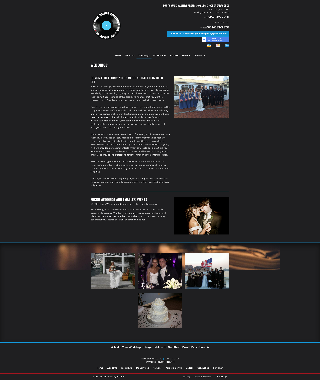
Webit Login (221, 377)
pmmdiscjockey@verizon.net (160, 362)
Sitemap (186, 377)
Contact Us (199, 55)
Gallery (186, 55)
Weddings (145, 55)
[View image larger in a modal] (113, 271)
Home (118, 55)
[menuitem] (118, 55)
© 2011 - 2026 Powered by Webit (108, 377)
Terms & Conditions (203, 377)
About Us (130, 55)
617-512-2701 (218, 17)
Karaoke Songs (174, 368)
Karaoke (174, 55)
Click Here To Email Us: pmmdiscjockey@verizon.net (198, 33)
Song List (218, 368)
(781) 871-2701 (172, 359)
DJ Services (159, 55)
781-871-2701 (218, 27)
